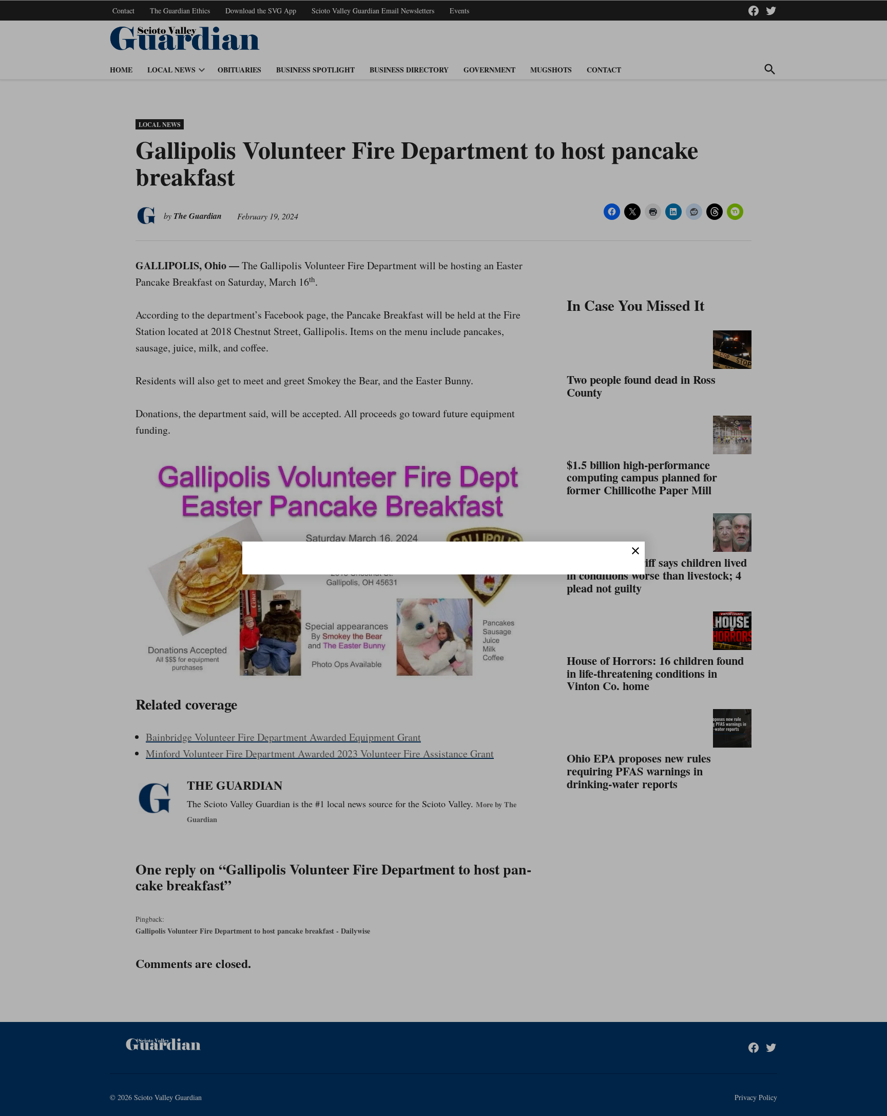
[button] (443, 558)
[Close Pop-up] (635, 551)
